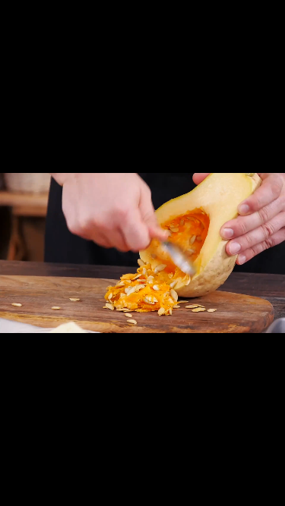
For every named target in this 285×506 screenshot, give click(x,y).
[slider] (74, 489)
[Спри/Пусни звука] (267, 491)
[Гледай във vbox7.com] (239, 491)
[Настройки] (267, 19)
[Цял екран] (211, 491)
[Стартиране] (18, 491)
